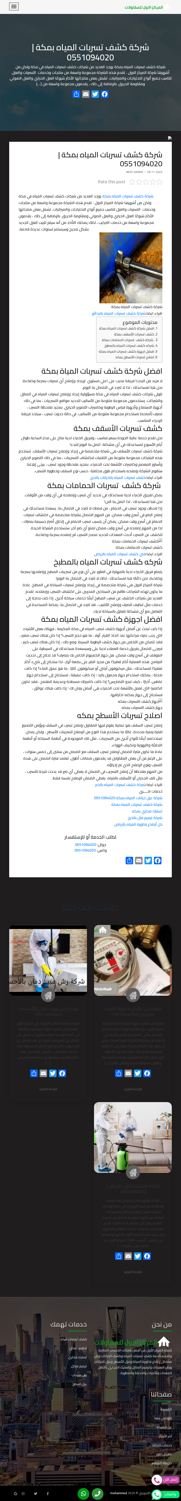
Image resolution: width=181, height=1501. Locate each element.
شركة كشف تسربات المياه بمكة (127, 196)
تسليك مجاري (77, 1357)
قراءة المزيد (133, 1089)
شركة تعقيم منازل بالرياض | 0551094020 (133, 1188)
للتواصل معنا (163, 1418)
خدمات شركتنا (162, 1445)
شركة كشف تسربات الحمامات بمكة (128, 340)
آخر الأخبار (165, 1436)
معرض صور (164, 1454)
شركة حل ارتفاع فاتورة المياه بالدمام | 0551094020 (133, 1011)
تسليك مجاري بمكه (147, 811)
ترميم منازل (79, 1366)
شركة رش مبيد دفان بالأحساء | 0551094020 (48, 1011)
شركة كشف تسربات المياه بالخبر (120, 784)
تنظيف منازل (78, 1348)
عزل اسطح (79, 1384)
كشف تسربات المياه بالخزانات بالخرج (118, 477)
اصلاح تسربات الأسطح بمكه (134, 357)
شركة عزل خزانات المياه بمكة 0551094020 (128, 797)
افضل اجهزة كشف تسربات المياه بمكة (126, 351)
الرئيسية (166, 1409)
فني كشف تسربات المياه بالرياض (120, 553)
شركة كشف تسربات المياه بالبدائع (119, 313)
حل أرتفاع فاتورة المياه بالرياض (138, 824)
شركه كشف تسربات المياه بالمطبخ (129, 345)
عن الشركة (164, 1427)
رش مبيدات (79, 1375)
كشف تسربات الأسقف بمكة (134, 334)
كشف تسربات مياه (74, 1339)
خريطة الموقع (162, 1463)
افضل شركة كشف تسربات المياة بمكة (126, 328)
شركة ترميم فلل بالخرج (145, 817)
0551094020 (85, 844)
